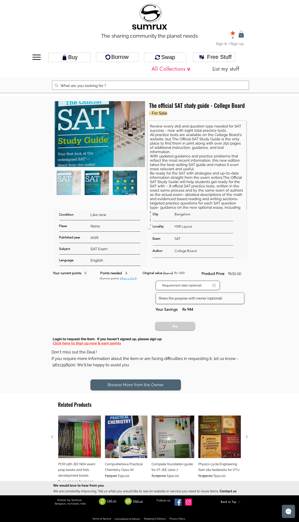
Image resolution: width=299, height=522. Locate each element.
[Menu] (36, 57)
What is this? (128, 278)
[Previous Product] (52, 436)
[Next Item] (140, 134)
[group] (149, 452)
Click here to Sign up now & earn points (87, 343)
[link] (241, 34)
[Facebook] (178, 502)
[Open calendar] (214, 285)
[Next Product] (246, 436)
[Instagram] (188, 502)
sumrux (149, 26)
